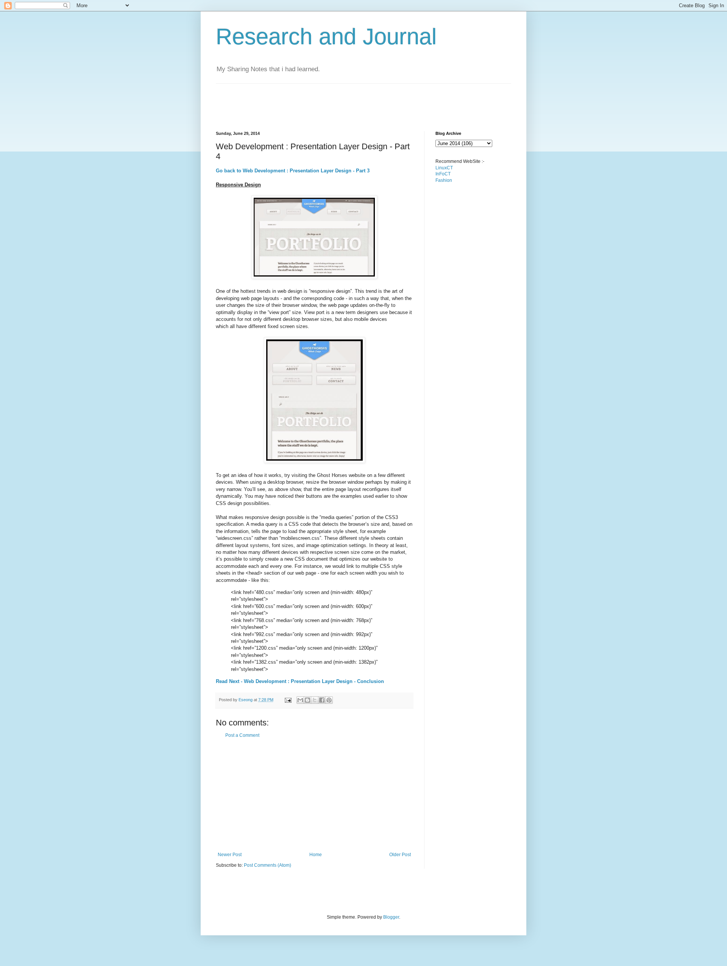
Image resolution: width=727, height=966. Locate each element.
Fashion (443, 180)
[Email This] (300, 700)
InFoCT (443, 174)
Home (315, 854)
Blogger (391, 917)
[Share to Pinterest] (329, 700)
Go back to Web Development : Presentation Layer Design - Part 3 (293, 171)
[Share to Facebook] (322, 700)
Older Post (400, 854)
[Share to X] (314, 700)
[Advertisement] (353, 101)
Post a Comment (242, 735)
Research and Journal (326, 36)
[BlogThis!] (307, 700)
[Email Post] (288, 699)
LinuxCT (444, 167)
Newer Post (230, 854)
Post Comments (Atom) (267, 865)
